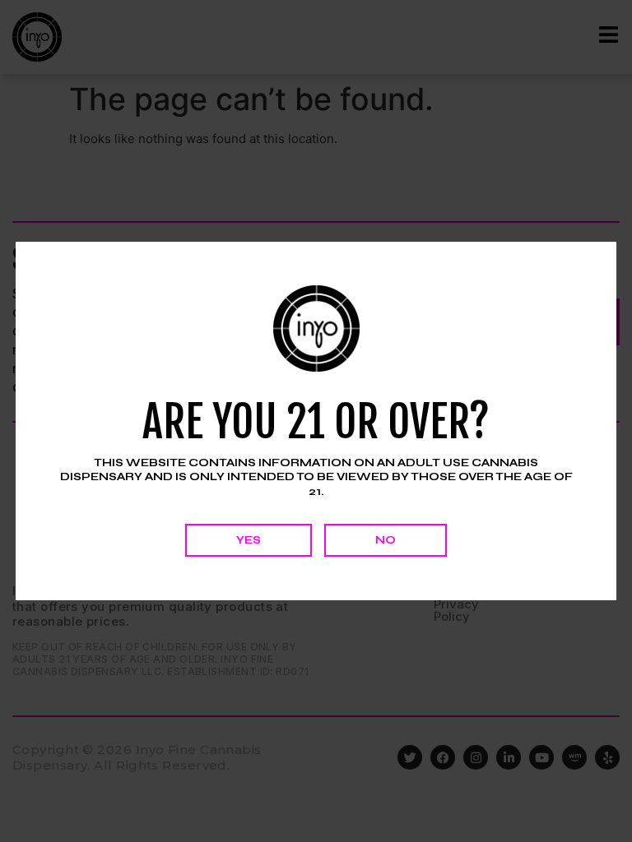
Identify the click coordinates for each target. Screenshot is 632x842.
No (385, 540)
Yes (248, 540)
